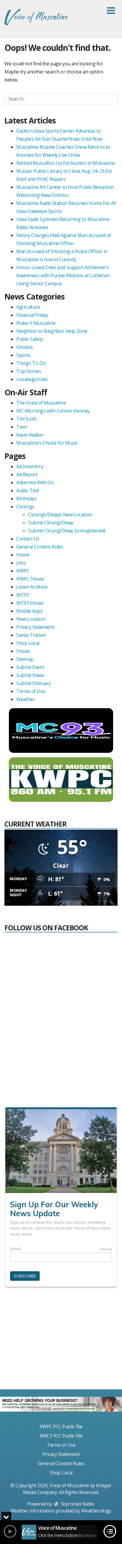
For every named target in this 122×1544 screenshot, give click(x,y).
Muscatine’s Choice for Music (47, 443)
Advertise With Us (35, 482)
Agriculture (28, 307)
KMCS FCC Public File (61, 1435)
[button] (111, 10)
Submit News (30, 675)
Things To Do (31, 363)
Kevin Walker (30, 435)
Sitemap (24, 659)
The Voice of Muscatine (41, 402)
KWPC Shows (30, 579)
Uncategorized (31, 379)
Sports (23, 355)
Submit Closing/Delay (50, 522)
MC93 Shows (30, 603)
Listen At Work (31, 587)
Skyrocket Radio (77, 1504)
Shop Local (27, 643)
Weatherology (96, 1510)
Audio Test (27, 490)
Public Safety (29, 339)
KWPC (22, 571)
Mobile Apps (29, 611)
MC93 (22, 595)
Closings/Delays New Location (60, 514)
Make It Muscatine (35, 323)
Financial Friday (32, 315)
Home (22, 554)
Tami (21, 427)
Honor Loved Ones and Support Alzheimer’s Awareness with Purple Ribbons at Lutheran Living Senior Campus (63, 275)
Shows (23, 651)
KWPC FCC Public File (61, 1426)
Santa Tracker (31, 635)
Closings (25, 506)
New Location (30, 619)
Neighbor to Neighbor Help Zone (51, 331)
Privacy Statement (35, 627)
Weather (25, 699)
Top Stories (28, 371)
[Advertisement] (61, 1340)
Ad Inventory (29, 466)
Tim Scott (26, 419)
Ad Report (26, 474)
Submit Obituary (33, 683)
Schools (24, 347)
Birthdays (26, 498)
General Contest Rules (39, 546)
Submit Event (30, 667)
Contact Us (27, 538)
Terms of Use (30, 691)
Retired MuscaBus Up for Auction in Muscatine (65, 163)
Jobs (20, 562)
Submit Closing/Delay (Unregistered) (66, 530)
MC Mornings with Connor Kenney (53, 410)
